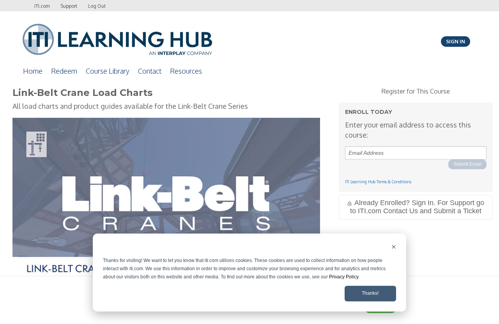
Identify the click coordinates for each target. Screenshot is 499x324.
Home (32, 71)
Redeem (64, 71)
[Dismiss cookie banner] (393, 248)
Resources (186, 71)
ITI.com (42, 6)
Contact (149, 71)
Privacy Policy (343, 277)
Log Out (97, 6)
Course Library (107, 71)
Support (68, 6)
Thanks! (370, 293)
